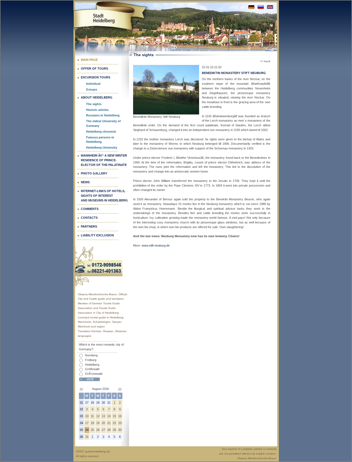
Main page (89, 59)
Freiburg (90, 360)
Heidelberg (92, 364)
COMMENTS (89, 209)
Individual (93, 83)
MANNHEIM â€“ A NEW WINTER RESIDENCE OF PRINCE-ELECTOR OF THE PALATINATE (104, 160)
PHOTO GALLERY (94, 173)
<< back (265, 61)
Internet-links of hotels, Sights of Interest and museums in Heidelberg (104, 195)
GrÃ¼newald (93, 373)
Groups (91, 89)
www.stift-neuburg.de (156, 245)
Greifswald (92, 369)
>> (120, 388)
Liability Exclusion (97, 235)
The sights (93, 104)
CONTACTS (89, 217)
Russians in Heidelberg (103, 115)
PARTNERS (89, 226)
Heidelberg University (101, 147)
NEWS (85, 182)
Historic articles (97, 109)
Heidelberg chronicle (101, 131)
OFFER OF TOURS (94, 68)
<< (81, 388)
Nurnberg (91, 355)
